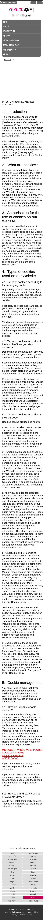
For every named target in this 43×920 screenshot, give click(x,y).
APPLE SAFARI (10, 758)
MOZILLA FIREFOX (13, 755)
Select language (8, 3)
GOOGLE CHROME (13, 752)
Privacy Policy (25, 915)
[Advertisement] (21, 80)
